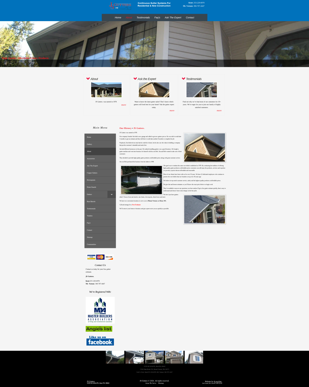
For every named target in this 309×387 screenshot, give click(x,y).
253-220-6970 (199, 3)
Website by (213, 381)
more (123, 104)
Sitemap (161, 383)
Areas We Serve (150, 383)
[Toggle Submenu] (111, 194)
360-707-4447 (199, 6)
